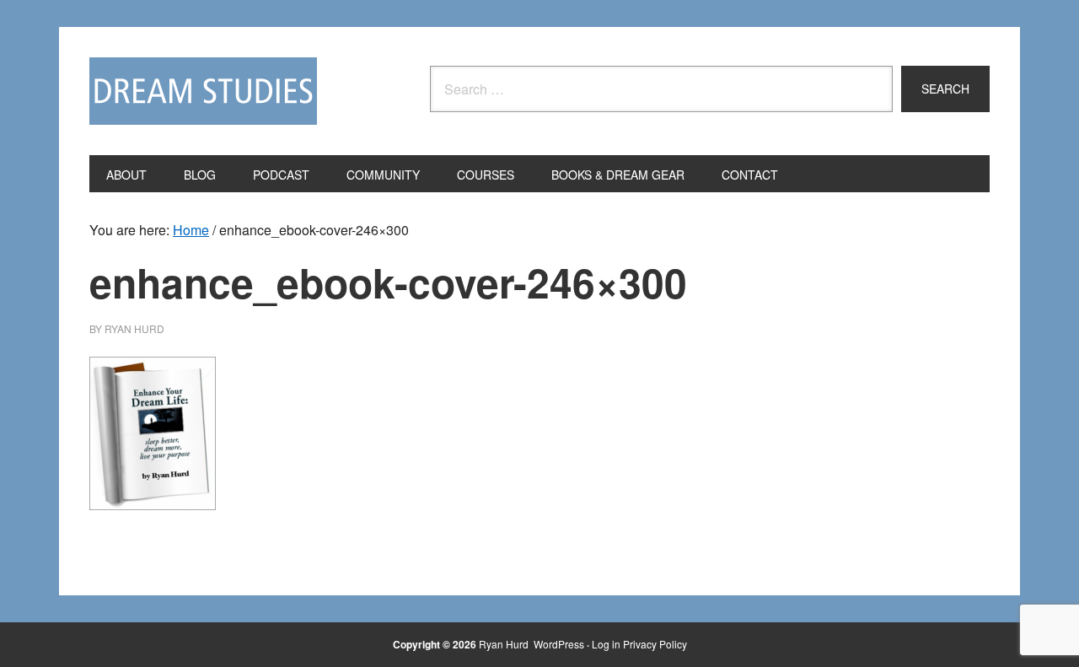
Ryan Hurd (505, 644)
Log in (606, 644)
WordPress (559, 644)
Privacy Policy (655, 644)
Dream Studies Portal (203, 91)
